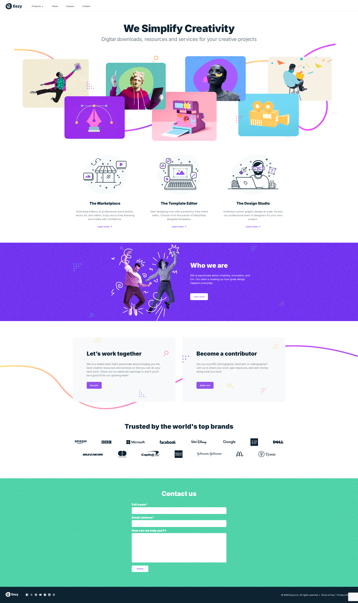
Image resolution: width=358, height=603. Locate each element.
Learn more (103, 226)
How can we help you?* (149, 530)
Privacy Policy (344, 595)
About (55, 6)
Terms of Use (328, 595)
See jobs (94, 385)
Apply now (205, 385)
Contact (86, 6)
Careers (70, 6)
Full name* (140, 504)
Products (36, 6)
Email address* (143, 517)
